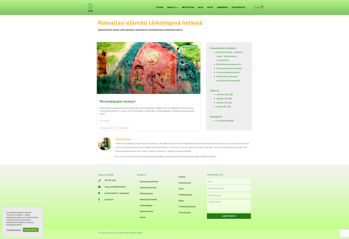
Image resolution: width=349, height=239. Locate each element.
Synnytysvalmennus (149, 181)
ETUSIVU (159, 7)
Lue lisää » (105, 120)
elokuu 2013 (222, 106)
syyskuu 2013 (222, 102)
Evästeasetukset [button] (14, 230)
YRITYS (210, 7)
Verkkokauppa (185, 194)
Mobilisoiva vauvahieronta (228, 64)
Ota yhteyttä (185, 212)
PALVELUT (171, 7)
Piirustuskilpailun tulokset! (118, 101)
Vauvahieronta (146, 211)
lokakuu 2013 (222, 98)
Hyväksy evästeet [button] (31, 230)
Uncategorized (223, 120)
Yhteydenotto (238, 7)
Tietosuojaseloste (187, 206)
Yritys (181, 188)
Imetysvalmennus (148, 187)
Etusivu (182, 176)
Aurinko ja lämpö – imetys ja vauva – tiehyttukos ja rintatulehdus (229, 56)
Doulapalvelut (146, 193)
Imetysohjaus (146, 205)
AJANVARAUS (222, 7)
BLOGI (200, 7)
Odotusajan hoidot (148, 199)
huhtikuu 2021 (223, 94)
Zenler (143, 217)
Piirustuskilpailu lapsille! (228, 72)
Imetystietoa (185, 182)
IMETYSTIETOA (188, 7)
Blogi (181, 200)
